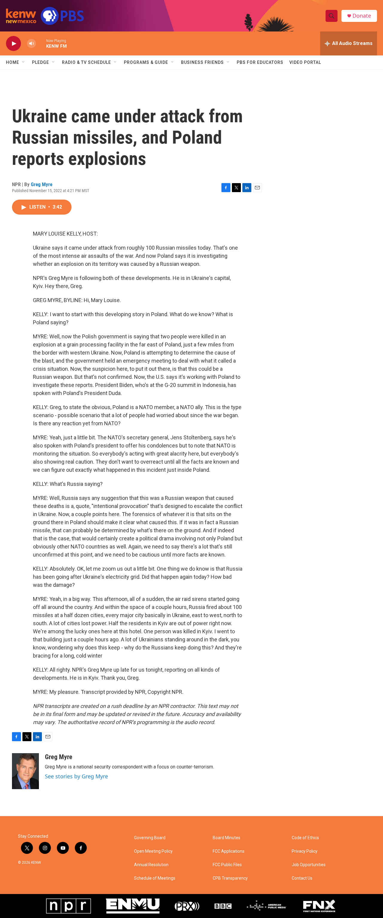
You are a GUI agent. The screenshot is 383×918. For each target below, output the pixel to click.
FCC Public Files (227, 865)
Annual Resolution (151, 865)
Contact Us (302, 878)
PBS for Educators (260, 62)
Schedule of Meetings (154, 878)
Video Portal (305, 62)
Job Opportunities (309, 865)
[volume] (31, 43)
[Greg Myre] (25, 771)
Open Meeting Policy (153, 851)
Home (12, 62)
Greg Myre (41, 184)
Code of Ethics (305, 838)
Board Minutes (226, 838)
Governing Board (149, 838)
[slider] (41, 43)
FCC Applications (228, 851)
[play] (13, 43)
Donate (361, 16)
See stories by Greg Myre (76, 776)
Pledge (40, 62)
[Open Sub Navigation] (23, 62)
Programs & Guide (146, 62)
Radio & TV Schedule (86, 62)
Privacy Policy (304, 851)
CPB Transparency (230, 878)
